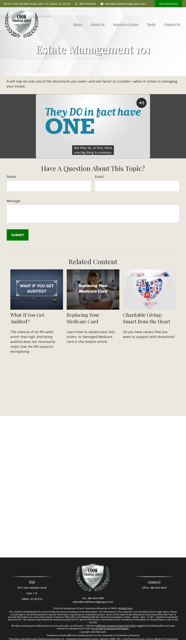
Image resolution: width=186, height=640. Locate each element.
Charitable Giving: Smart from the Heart (146, 318)
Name (11, 176)
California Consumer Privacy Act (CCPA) (115, 625)
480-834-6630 (87, 3)
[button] (78, 24)
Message (13, 201)
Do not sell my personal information (110, 628)
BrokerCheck (125, 608)
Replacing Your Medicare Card (83, 318)
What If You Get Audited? (27, 318)
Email (99, 176)
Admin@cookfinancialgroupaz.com (125, 3)
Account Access (168, 3)
